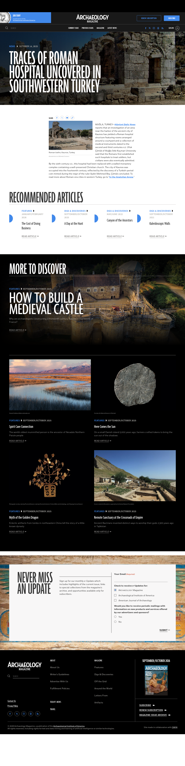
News (12, 46)
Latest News (112, 28)
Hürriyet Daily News (125, 124)
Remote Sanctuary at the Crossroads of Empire (118, 517)
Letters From (101, 695)
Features (98, 667)
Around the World (103, 688)
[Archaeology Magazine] (25, 670)
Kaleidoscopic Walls (160, 223)
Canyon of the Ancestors (120, 220)
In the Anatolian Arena (121, 177)
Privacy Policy (13, 706)
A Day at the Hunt (73, 223)
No (120, 621)
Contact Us (12, 701)
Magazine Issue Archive (153, 715)
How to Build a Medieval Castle (46, 304)
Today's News (55, 702)
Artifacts (98, 702)
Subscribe (171, 18)
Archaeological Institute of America (136, 595)
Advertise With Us (59, 681)
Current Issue (73, 28)
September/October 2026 (156, 661)
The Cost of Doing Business (31, 226)
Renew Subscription (149, 18)
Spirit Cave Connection (21, 426)
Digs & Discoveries (103, 674)
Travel (53, 709)
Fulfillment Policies (60, 688)
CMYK (174, 727)
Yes (120, 616)
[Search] (6, 28)
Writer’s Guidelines (59, 674)
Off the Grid (100, 681)
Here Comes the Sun (104, 426)
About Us (54, 667)
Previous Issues (87, 28)
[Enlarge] (89, 124)
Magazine (131, 590)
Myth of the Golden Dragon (23, 517)
